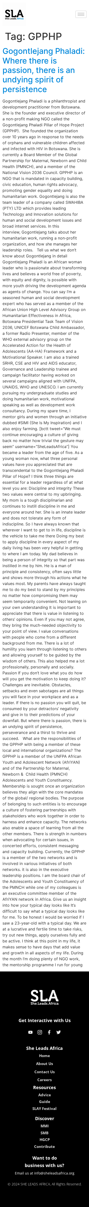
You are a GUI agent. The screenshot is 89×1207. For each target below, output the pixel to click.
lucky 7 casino (57, 1201)
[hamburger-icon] (81, 14)
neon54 (79, 1201)
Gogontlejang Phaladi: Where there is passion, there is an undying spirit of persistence (43, 70)
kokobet (11, 1201)
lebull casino (31, 1201)
